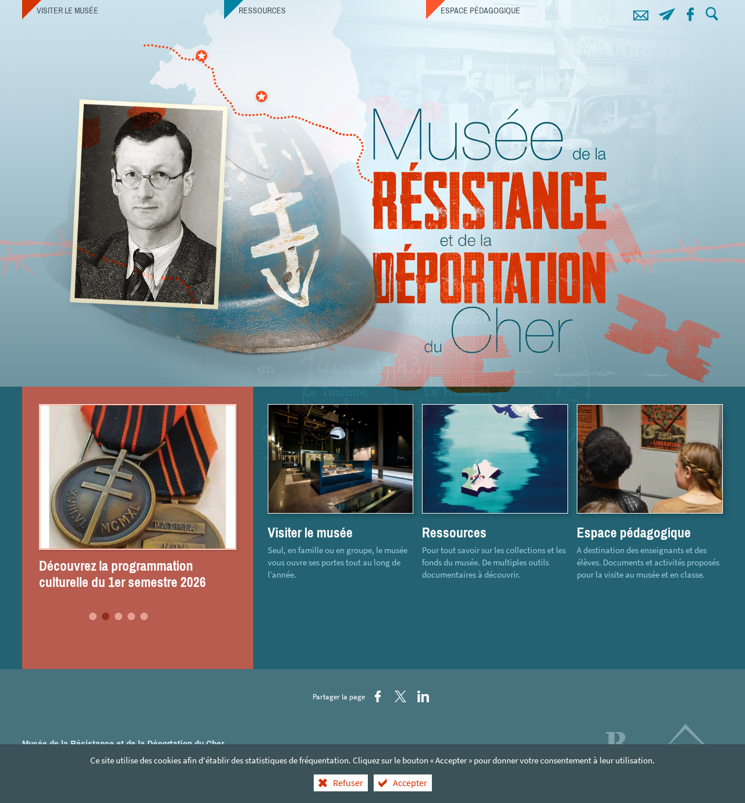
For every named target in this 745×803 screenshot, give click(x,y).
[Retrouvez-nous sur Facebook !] (690, 12)
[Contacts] (641, 12)
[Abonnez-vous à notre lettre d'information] (667, 12)
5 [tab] (144, 616)
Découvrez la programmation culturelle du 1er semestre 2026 (122, 574)
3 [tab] (119, 616)
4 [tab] (131, 616)
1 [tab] (93, 616)
